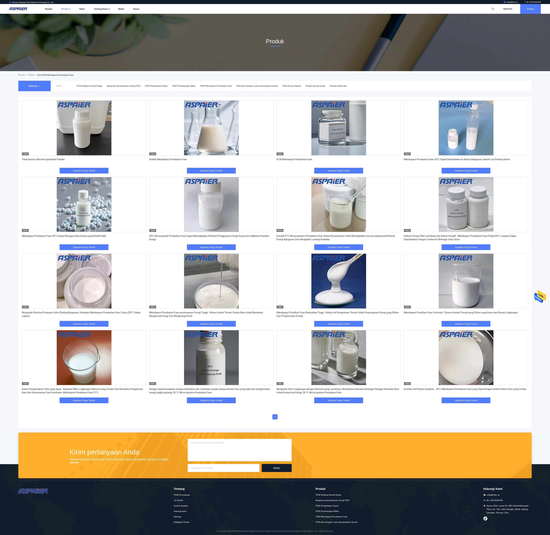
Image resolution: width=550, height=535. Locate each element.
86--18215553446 (533, 2)
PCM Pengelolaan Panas (156, 86)
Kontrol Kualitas (181, 506)
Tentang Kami (101, 9)
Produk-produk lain (338, 86)
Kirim (276, 467)
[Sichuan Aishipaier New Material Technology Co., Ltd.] (18, 9)
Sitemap (177, 516)
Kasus (136, 9)
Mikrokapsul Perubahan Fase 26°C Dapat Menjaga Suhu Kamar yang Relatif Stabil (64, 236)
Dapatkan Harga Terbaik (84, 170)
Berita (121, 9)
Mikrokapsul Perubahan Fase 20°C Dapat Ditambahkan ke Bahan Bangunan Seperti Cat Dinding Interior (457, 159)
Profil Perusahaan (182, 495)
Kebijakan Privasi (181, 522)
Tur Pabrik (178, 500)
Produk (65, 9)
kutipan (530, 9)
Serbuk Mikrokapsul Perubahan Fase (168, 159)
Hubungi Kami (180, 511)
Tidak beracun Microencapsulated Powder (43, 159)
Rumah (48, 9)
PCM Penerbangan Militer (184, 86)
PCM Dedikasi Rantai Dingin (89, 86)
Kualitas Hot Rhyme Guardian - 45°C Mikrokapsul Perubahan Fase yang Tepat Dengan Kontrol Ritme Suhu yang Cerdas (465, 389)
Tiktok (485, 518)
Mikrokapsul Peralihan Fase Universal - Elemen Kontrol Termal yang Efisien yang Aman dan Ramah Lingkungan (461, 312)
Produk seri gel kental (315, 86)
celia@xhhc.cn (512, 2)
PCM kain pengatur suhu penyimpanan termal (257, 86)
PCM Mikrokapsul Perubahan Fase (216, 86)
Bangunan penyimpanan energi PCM (123, 86)
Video (82, 9)
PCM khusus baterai (292, 86)
